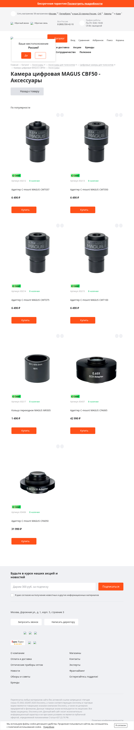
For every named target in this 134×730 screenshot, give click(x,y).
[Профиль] (73, 37)
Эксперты (74, 664)
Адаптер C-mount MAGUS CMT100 (89, 299)
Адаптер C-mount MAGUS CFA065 (88, 410)
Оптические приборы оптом (27, 664)
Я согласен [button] (121, 725)
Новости (15, 670)
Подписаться (110, 586)
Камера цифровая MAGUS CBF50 (29, 67)
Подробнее (48, 727)
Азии (118, 13)
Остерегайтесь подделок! (83, 676)
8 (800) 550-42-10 (65, 24)
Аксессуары (37, 64)
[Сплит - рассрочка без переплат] (16, 175)
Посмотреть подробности (85, 3)
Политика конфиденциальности (107, 720)
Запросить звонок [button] (27, 622)
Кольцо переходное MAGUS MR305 (31, 410)
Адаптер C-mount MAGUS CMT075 (30, 299)
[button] (20, 23)
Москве (53, 13)
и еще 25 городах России (84, 13)
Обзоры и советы (20, 676)
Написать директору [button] (63, 622)
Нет (40, 55)
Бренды (89, 47)
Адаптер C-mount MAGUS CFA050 (30, 520)
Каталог (25, 64)
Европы (107, 13)
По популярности (20, 107)
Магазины (75, 653)
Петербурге (65, 13)
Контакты (74, 658)
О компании (17, 653)
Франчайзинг (77, 670)
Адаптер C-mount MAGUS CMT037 (30, 189)
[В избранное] (58, 115)
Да (26, 55)
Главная (14, 64)
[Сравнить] (62, 115)
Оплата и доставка (58, 47)
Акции (77, 47)
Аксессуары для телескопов (61, 64)
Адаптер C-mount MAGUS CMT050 (89, 189)
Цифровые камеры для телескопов (96, 64)
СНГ (99, 13)
